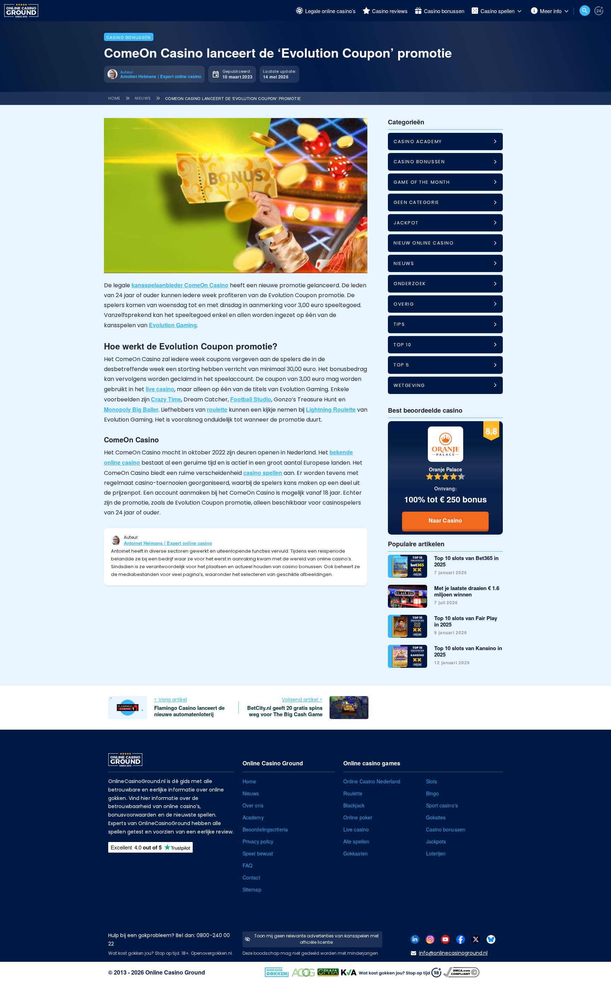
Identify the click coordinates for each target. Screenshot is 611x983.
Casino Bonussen (128, 37)
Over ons (253, 805)
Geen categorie (417, 202)
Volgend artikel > (302, 699)
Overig (404, 304)
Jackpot (406, 222)
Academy (253, 817)
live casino (160, 389)
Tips (399, 324)
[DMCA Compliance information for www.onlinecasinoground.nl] (462, 971)
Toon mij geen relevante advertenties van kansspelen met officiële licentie (316, 939)
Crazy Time (166, 399)
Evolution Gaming (173, 325)
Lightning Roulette (331, 409)
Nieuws (143, 98)
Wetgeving (409, 385)
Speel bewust (258, 853)
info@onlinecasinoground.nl (453, 952)
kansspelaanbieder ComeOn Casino (180, 285)
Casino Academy (418, 141)
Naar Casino (445, 520)
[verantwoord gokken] (598, 10)
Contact (251, 877)
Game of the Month (422, 182)
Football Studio (250, 399)
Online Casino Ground (175, 972)
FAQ (247, 865)
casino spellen (262, 473)
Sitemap (252, 889)
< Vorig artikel (170, 699)
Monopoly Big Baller (131, 409)
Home (114, 98)
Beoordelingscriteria (265, 829)
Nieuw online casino (424, 243)
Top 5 (401, 364)
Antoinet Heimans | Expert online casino (168, 543)
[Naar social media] (415, 939)
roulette (217, 409)
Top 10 (402, 344)
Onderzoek (410, 283)
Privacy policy (258, 841)
